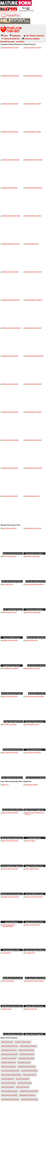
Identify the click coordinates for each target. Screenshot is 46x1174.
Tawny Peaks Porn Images (10, 1091)
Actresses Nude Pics (12, 38)
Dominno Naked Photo (8, 1062)
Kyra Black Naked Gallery (26, 1058)
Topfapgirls (16, 35)
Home (5, 35)
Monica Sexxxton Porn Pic (9, 1054)
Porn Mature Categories (35, 35)
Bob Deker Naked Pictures (30, 1099)
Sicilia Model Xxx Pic (29, 1075)
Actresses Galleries (32, 38)
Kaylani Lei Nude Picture (22, 1042)
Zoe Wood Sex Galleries (9, 1050)
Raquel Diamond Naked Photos (11, 1075)
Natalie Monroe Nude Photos (29, 1091)
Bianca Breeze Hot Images (28, 1046)
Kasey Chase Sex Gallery (9, 1095)
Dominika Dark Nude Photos (26, 1066)
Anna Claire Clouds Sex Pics (10, 1071)
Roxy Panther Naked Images (10, 1099)
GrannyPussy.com (7, 41)
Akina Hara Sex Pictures (26, 1050)
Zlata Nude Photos (7, 1042)
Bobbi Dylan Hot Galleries (27, 1095)
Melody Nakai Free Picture (10, 1046)
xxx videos (20, 41)
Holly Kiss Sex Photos (24, 1083)
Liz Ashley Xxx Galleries (9, 1058)
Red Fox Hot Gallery (8, 1087)
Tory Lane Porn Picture (8, 1083)
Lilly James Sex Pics (24, 1062)
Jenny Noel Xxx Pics (22, 1087)
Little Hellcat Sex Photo (27, 1054)
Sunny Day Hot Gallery (8, 1066)
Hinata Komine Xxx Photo (29, 1071)
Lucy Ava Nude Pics (8, 1079)
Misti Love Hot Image (22, 1079)
